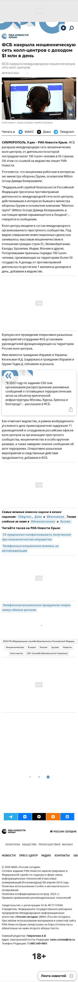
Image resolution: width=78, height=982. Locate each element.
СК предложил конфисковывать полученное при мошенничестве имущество (37, 537)
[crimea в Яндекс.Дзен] (39, 816)
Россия (43, 647)
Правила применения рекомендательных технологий (36, 898)
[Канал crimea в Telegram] (11, 816)
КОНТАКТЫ (62, 856)
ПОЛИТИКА (12, 845)
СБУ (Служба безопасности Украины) (47, 653)
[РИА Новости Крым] (15, 36)
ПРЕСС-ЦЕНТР (28, 856)
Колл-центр (16, 653)
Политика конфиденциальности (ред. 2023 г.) (30, 894)
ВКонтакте (55, 517)
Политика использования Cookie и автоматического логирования (35, 888)
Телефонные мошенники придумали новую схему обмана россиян (36, 608)
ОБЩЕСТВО (29, 845)
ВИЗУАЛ (67, 845)
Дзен (38, 517)
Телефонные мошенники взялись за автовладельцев (30, 548)
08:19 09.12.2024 (10, 73)
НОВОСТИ (9, 856)
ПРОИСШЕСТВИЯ (49, 845)
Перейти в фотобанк (43, 122)
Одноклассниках (43, 521)
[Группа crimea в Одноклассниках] (53, 816)
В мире (32, 647)
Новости (67, 647)
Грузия (55, 647)
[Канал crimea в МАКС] (67, 816)
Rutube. (65, 521)
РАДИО (46, 856)
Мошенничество (15, 647)
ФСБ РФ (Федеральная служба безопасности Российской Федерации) (40, 641)
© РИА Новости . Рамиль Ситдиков (17, 122)
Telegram (24, 517)
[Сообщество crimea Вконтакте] (25, 816)
